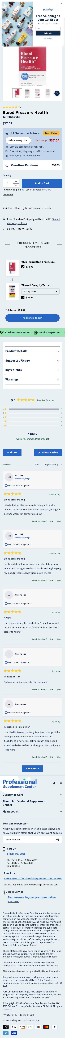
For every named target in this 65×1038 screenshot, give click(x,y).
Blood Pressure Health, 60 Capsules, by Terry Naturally (39, 262)
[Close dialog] (61, 3)
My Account (11, 812)
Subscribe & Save (27, 133)
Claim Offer (48, 33)
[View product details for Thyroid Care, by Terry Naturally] (12, 291)
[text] (32, 244)
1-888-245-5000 (16, 854)
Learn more (8, 194)
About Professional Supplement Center (25, 803)
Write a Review (51, 453)
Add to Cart (42, 183)
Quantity (7, 175)
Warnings (11, 379)
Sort (37, 464)
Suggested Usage (17, 360)
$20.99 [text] (29, 297)
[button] (12, 107)
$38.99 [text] (29, 267)
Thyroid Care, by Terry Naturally (35, 285)
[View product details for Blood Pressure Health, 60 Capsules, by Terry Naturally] (12, 268)
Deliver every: (15, 140)
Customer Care (13, 795)
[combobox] (40, 291)
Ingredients (13, 370)
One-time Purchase (24, 165)
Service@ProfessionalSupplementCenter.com (33, 878)
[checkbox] (22, 266)
